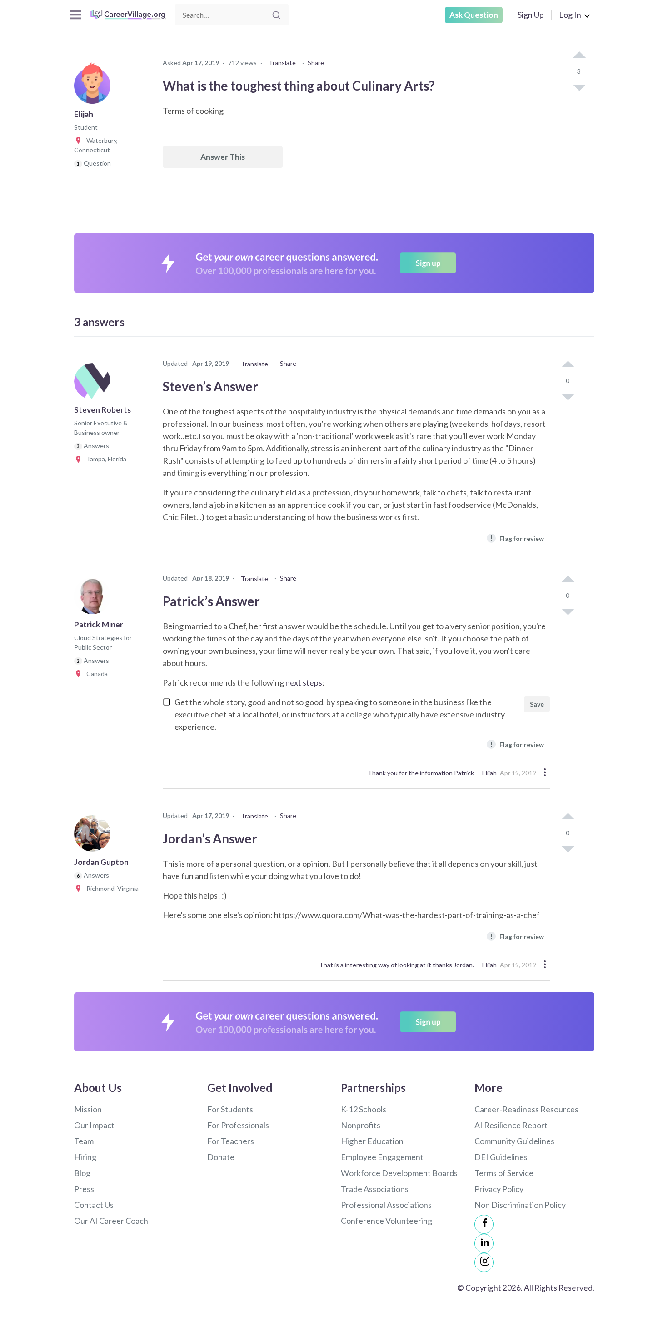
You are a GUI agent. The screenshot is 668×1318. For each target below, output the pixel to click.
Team (84, 1141)
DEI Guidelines (501, 1157)
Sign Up (531, 15)
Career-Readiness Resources (526, 1109)
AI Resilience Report (511, 1125)
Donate (220, 1157)
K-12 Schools (363, 1109)
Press (84, 1189)
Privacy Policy (498, 1189)
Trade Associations (375, 1189)
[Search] (276, 15)
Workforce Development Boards (399, 1173)
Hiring (85, 1157)
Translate (282, 62)
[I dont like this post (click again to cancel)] (579, 87)
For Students (230, 1109)
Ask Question (473, 15)
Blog (82, 1173)
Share (316, 62)
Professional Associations (386, 1205)
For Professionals (238, 1125)
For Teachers (230, 1141)
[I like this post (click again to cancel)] (579, 55)
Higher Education (372, 1141)
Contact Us (94, 1205)
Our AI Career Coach (111, 1221)
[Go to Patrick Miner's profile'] (94, 599)
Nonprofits (360, 1125)
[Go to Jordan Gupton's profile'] (94, 836)
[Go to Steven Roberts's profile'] (94, 384)
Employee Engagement (382, 1157)
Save (537, 704)
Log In (570, 15)
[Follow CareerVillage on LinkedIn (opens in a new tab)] (484, 1243)
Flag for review (517, 538)
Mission (88, 1109)
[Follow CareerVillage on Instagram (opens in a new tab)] (484, 1262)
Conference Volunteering (386, 1221)
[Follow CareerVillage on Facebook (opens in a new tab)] (484, 1224)
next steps (303, 682)
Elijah (489, 773)
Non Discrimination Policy (520, 1205)
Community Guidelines (514, 1141)
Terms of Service (503, 1173)
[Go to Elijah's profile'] (94, 88)
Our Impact (94, 1125)
